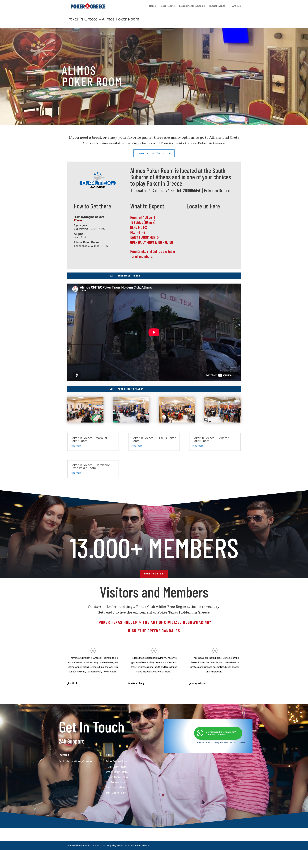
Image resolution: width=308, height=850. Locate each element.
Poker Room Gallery (130, 389)
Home (152, 6)
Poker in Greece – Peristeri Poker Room (211, 439)
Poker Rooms (167, 6)
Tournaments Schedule (192, 6)
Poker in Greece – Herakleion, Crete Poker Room (91, 466)
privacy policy (219, 742)
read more (76, 445)
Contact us (154, 574)
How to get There (128, 276)
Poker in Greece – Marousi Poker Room (89, 439)
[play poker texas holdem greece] (85, 422)
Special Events (217, 6)
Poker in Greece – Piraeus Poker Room (154, 439)
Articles (236, 6)
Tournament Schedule (154, 153)
